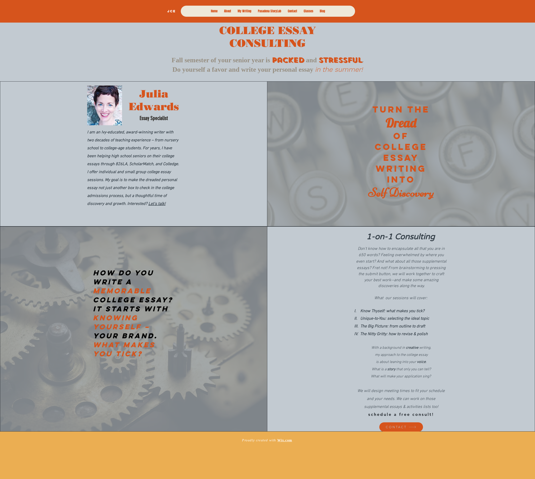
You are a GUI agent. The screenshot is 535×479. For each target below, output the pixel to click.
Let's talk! (157, 203)
